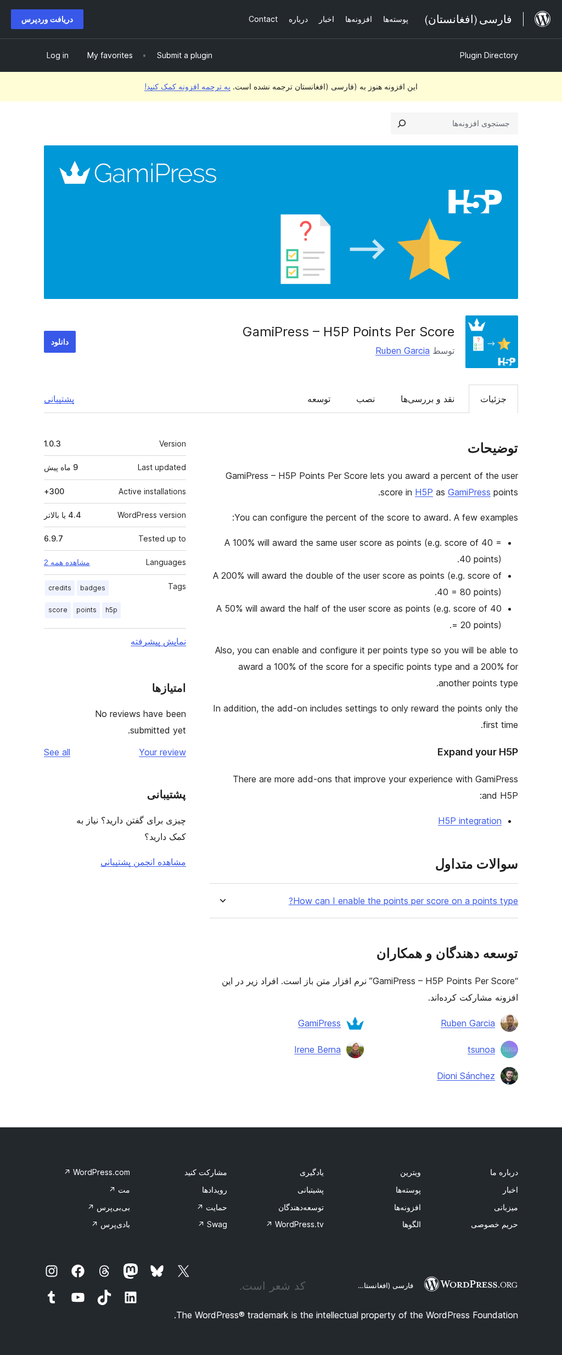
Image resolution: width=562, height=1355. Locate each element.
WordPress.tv (295, 1224)
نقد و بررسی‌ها (427, 398)
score (58, 610)
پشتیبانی (59, 398)
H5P (424, 492)
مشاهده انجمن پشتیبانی (143, 861)
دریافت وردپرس (47, 19)
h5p (111, 610)
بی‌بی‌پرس (108, 1207)
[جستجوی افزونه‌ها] (402, 123)
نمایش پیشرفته (158, 641)
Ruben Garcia (402, 350)
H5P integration (470, 820)
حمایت (211, 1207)
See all (57, 752)
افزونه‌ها (407, 1207)
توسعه (318, 398)
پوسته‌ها (408, 1189)
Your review (162, 752)
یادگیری (312, 1172)
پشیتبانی (310, 1189)
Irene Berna (317, 1049)
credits (59, 588)
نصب (365, 398)
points (86, 610)
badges (92, 588)
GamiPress (469, 492)
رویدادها (214, 1189)
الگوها (411, 1224)
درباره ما (504, 1172)
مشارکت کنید (205, 1172)
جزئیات (493, 398)
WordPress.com (97, 1172)
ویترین (410, 1172)
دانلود (60, 341)
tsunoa (481, 1049)
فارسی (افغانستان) (384, 1285)
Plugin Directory (489, 55)
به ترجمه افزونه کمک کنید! (187, 86)
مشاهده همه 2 (67, 562)
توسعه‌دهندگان (301, 1207)
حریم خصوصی (494, 1224)
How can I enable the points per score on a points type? (403, 901)
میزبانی (506, 1207)
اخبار (510, 1189)
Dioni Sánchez (466, 1075)
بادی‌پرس (110, 1224)
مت (119, 1189)
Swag (212, 1224)
